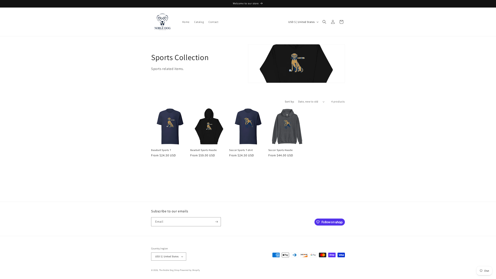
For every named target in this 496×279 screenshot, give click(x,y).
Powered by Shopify (190, 270)
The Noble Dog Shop (169, 270)
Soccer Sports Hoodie (280, 150)
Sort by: (289, 101)
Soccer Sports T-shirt (241, 150)
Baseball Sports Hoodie (203, 150)
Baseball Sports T (161, 150)
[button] (324, 22)
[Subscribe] (216, 221)
